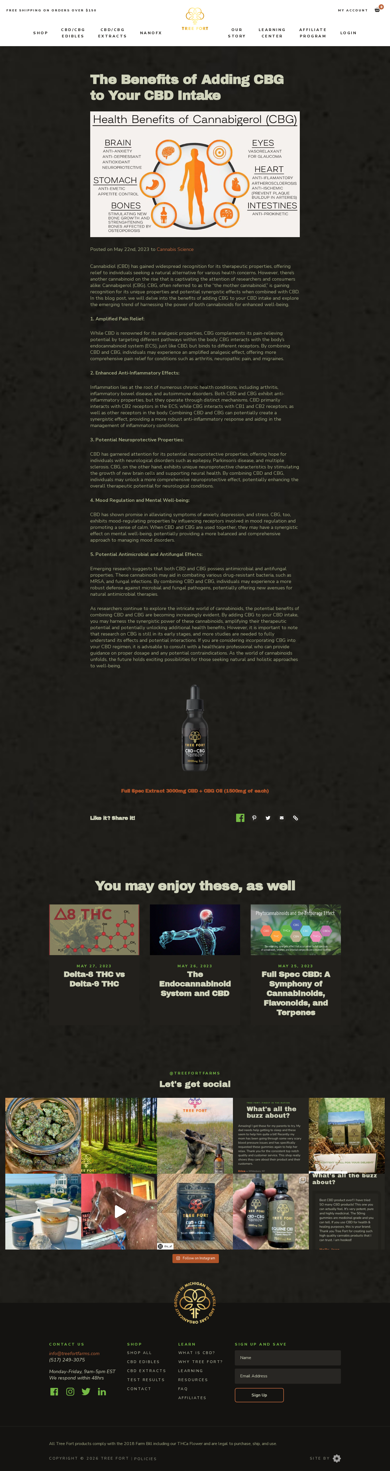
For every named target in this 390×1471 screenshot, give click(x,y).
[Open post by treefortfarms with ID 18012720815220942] (43, 1136)
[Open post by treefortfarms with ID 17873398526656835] (119, 1212)
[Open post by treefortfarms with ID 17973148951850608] (347, 1136)
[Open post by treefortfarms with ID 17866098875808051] (271, 1136)
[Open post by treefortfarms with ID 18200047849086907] (347, 1212)
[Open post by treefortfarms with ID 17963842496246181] (195, 1136)
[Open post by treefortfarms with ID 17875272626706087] (43, 1212)
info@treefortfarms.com (74, 1353)
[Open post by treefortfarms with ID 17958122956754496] (271, 1212)
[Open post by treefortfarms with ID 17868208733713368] (195, 1212)
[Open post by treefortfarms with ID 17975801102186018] (119, 1136)
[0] (377, 9)
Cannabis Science (175, 249)
